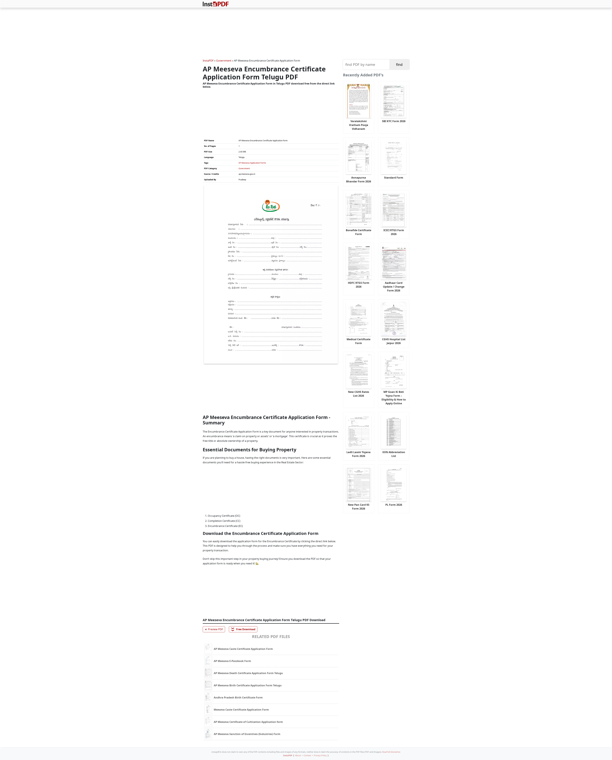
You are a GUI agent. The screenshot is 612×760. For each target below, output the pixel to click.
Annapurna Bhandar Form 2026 (358, 179)
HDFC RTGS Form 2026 (358, 284)
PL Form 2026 (393, 505)
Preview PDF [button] (213, 629)
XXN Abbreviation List (393, 454)
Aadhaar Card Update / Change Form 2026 (393, 286)
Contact (307, 755)
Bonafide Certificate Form (358, 232)
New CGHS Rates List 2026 (358, 393)
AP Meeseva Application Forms (252, 163)
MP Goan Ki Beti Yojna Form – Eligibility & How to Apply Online (394, 397)
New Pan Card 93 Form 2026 (358, 506)
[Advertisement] (306, 33)
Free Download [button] (243, 629)
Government (223, 60)
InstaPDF (208, 60)
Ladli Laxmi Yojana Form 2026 (358, 454)
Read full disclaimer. (391, 751)
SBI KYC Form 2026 (393, 121)
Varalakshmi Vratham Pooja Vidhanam (358, 125)
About (298, 755)
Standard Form (393, 177)
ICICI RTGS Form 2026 (393, 232)
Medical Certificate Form (358, 341)
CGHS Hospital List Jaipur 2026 (393, 341)
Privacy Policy (320, 755)
